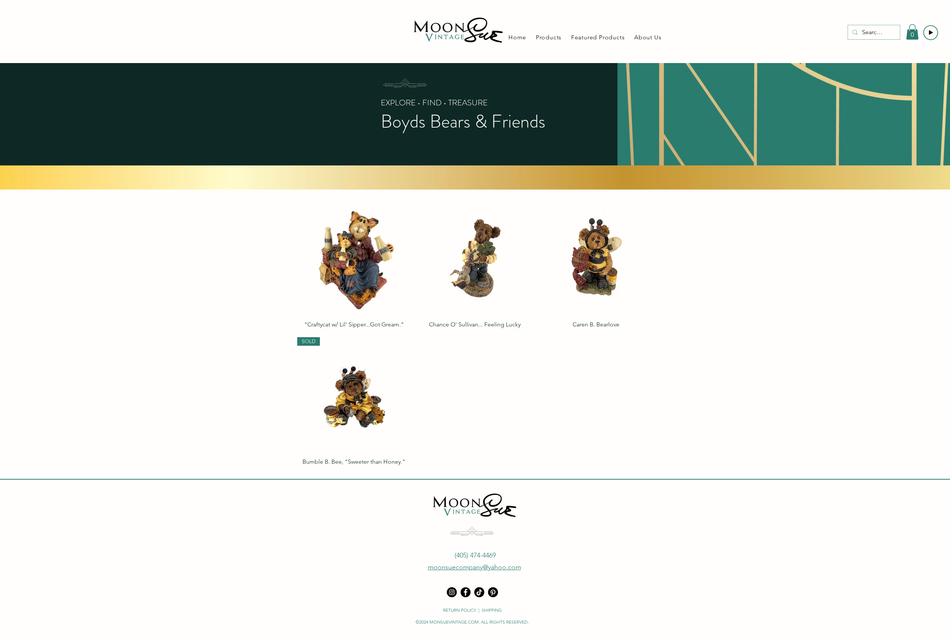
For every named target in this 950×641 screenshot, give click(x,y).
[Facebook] (466, 592)
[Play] (930, 32)
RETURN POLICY (459, 610)
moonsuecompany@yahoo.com (474, 567)
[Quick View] (354, 256)
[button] (549, 37)
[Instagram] (452, 592)
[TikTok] (479, 592)
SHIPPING (492, 610)
